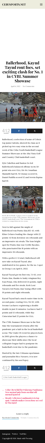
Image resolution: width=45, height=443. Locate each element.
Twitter (15, 434)
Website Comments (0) (30, 418)
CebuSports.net (14, 4)
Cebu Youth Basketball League (15, 377)
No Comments (28, 86)
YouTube (23, 434)
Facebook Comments (10, 418)
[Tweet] (34, 131)
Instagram (6, 434)
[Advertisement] (22, 32)
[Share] (19, 131)
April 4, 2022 (15, 86)
